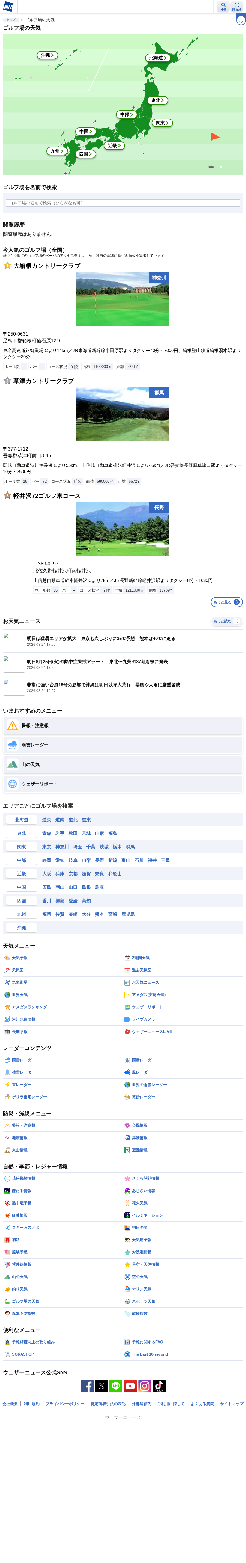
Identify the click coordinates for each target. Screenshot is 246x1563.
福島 (112, 833)
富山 (126, 860)
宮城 (86, 833)
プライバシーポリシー (65, 1403)
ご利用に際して (171, 1403)
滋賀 (86, 873)
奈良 (99, 873)
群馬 (130, 846)
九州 (21, 914)
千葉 (90, 846)
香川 (46, 900)
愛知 (60, 860)
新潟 (112, 860)
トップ (11, 19)
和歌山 (115, 873)
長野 (99, 860)
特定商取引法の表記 (108, 1403)
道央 (46, 819)
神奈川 (62, 846)
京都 (73, 873)
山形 (99, 833)
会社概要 (10, 1403)
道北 (73, 819)
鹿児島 (128, 914)
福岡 (46, 914)
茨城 (104, 846)
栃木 (117, 846)
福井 (152, 860)
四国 (21, 900)
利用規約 (32, 1403)
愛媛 (73, 900)
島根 (86, 887)
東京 (46, 846)
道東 (86, 819)
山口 (73, 887)
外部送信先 (142, 1403)
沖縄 (21, 927)
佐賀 (60, 914)
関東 (21, 846)
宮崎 (112, 914)
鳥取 (99, 887)
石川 (139, 860)
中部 (21, 860)
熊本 (99, 914)
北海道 (21, 819)
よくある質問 (202, 1403)
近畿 (21, 873)
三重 (165, 860)
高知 (86, 900)
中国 (21, 887)
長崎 (73, 914)
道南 (60, 819)
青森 (46, 833)
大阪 (46, 873)
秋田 (73, 833)
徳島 (60, 900)
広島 (46, 887)
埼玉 (77, 846)
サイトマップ (232, 1403)
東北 (21, 833)
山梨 (86, 860)
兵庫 (60, 873)
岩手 (60, 833)
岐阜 (73, 860)
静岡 (46, 860)
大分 (86, 914)
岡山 (60, 887)
